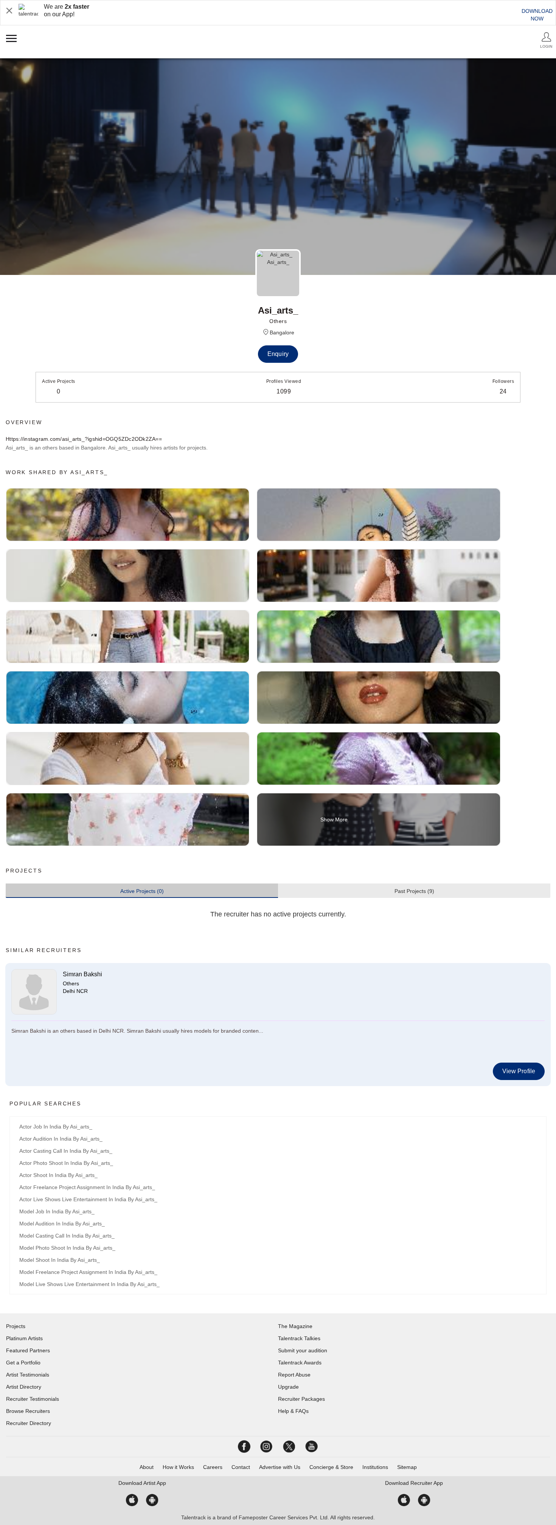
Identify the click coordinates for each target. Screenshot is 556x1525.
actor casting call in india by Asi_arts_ (65, 1151)
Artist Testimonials (27, 1375)
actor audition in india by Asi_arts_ (61, 1139)
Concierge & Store (331, 1467)
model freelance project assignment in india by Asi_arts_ (88, 1272)
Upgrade (288, 1387)
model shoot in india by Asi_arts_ (59, 1260)
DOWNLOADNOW (537, 15)
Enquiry (278, 354)
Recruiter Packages (301, 1399)
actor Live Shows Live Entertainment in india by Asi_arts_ (88, 1199)
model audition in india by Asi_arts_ (62, 1224)
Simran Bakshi (82, 974)
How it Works (178, 1467)
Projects (15, 1326)
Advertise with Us (279, 1467)
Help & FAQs (293, 1411)
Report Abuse (294, 1375)
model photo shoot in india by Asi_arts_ (67, 1248)
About (147, 1467)
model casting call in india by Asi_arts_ (67, 1236)
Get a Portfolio (23, 1363)
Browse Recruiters (28, 1411)
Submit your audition (302, 1350)
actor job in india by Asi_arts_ (55, 1127)
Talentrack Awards (299, 1363)
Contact (240, 1467)
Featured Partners (28, 1350)
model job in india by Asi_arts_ (57, 1211)
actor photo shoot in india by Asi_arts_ (66, 1163)
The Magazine (295, 1326)
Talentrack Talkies (299, 1338)
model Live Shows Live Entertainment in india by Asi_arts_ (89, 1284)
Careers (212, 1467)
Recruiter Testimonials (32, 1399)
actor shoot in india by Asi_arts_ (58, 1175)
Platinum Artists (24, 1338)
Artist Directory (23, 1387)
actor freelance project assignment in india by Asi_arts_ (87, 1187)
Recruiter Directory (28, 1423)
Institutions (375, 1467)
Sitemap (407, 1467)
